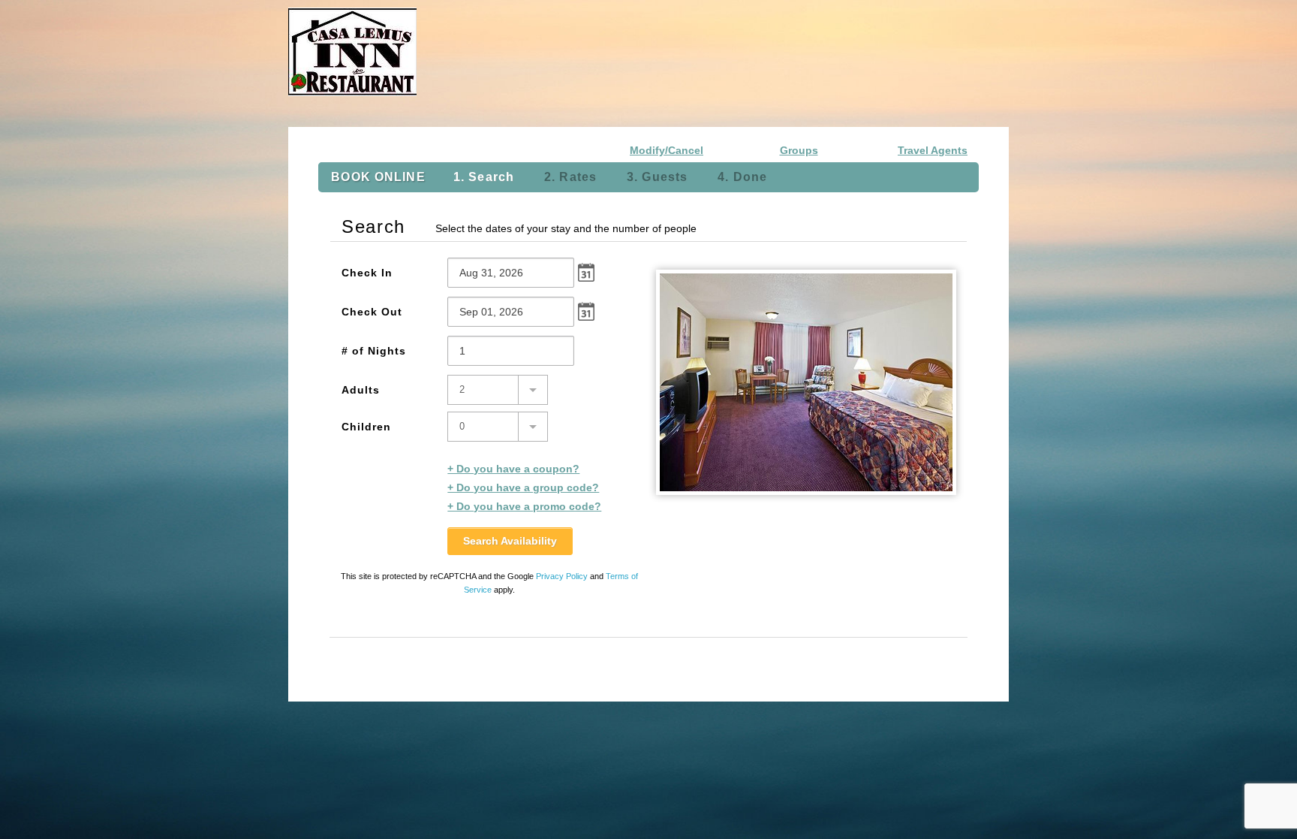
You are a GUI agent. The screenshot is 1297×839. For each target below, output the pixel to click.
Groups (799, 150)
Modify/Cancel (666, 150)
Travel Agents (932, 150)
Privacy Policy (562, 576)
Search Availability (510, 541)
